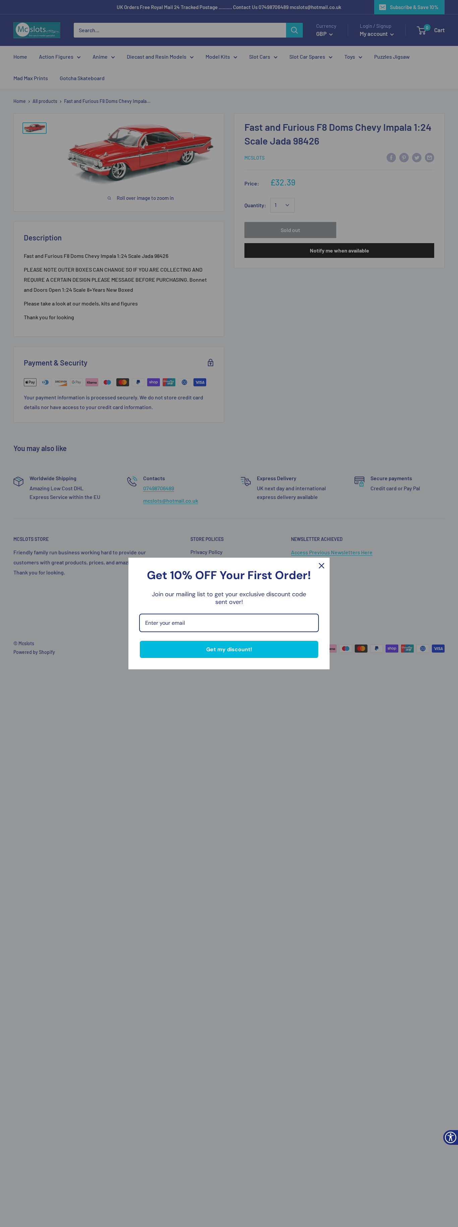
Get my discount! (229, 649)
